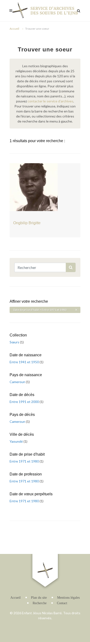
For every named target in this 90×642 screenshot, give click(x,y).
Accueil (14, 28)
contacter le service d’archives (50, 101)
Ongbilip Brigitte (27, 223)
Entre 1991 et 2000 (25, 402)
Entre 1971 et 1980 (25, 461)
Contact (62, 603)
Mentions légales (68, 597)
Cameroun (18, 382)
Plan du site (39, 597)
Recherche (40, 603)
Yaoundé (17, 441)
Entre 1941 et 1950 (25, 362)
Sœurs (15, 342)
